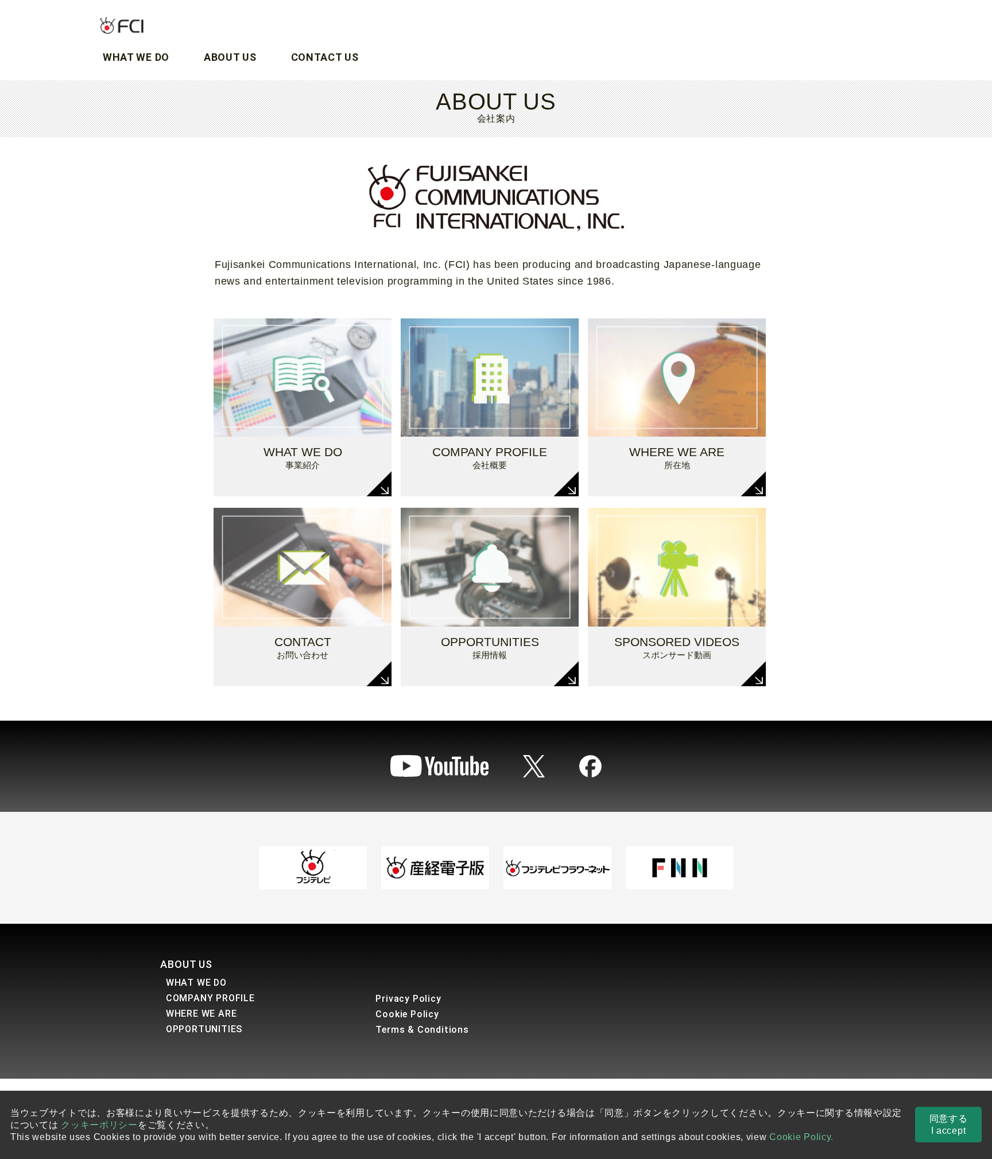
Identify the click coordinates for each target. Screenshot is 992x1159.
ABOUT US (230, 57)
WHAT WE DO (136, 57)
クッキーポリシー (99, 1125)
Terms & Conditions (421, 1029)
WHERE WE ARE (201, 1013)
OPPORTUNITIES (204, 1029)
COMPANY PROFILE (210, 998)
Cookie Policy (407, 1014)
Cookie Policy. (801, 1137)
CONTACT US (325, 57)
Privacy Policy (408, 998)
